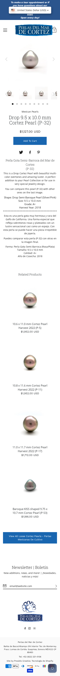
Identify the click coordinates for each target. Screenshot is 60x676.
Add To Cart (30, 141)
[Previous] (6, 59)
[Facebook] (30, 152)
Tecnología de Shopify (42, 661)
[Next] (53, 59)
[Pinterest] (39, 152)
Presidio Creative (22, 661)
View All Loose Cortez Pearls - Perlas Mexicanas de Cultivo (30, 538)
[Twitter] (21, 152)
